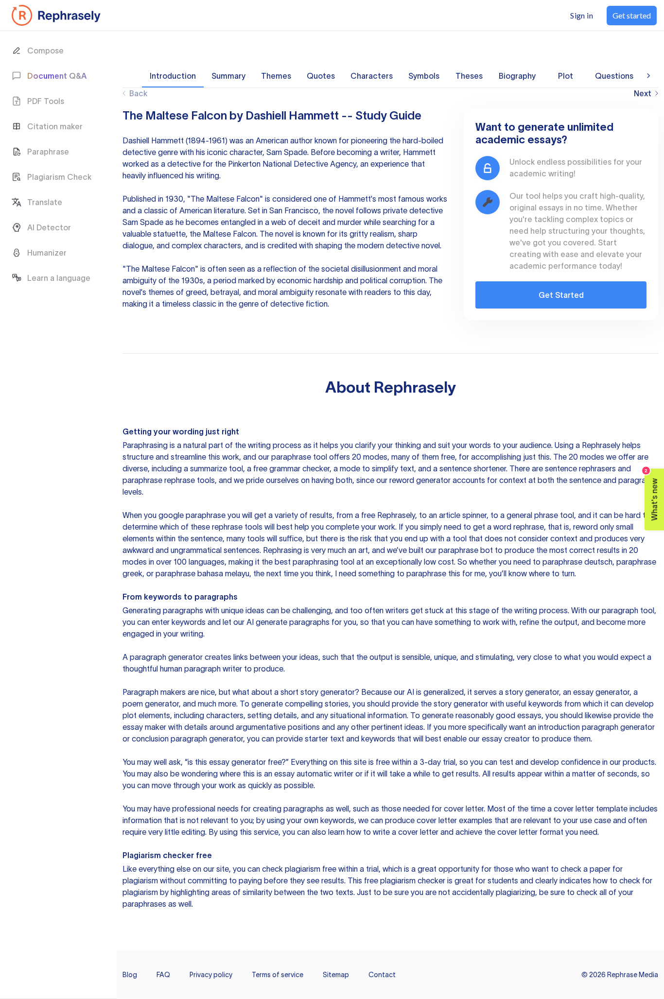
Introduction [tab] (173, 75)
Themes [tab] (276, 75)
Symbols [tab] (423, 75)
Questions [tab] (614, 75)
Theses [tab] (469, 75)
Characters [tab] (371, 75)
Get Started (561, 295)
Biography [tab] (517, 75)
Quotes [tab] (321, 75)
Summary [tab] (228, 75)
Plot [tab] (565, 75)
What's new (652, 495)
